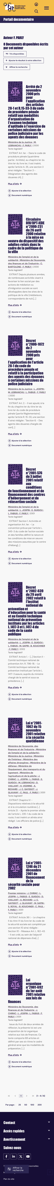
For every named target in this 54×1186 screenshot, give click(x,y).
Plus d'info (13, 183)
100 (32, 1104)
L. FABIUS (30, 392)
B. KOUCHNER (38, 645)
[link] (9, 1096)
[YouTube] (28, 1156)
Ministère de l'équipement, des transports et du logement (26, 769)
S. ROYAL (12, 906)
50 (25, 1104)
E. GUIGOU (37, 510)
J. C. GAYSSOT (26, 789)
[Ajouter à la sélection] (9, 190)
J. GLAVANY (26, 903)
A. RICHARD (26, 899)
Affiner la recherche (18, 67)
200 (40, 1104)
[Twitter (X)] (21, 1156)
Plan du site (8, 1179)
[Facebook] (6, 1156)
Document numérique (22, 195)
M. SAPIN (24, 645)
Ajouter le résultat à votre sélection (25, 60)
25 (19, 1104)
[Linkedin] (13, 1156)
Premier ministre (17, 893)
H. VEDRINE (26, 785)
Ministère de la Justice (20, 142)
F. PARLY (27, 145)
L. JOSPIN (39, 389)
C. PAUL (24, 792)
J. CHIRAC (32, 893)
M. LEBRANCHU (16, 392)
